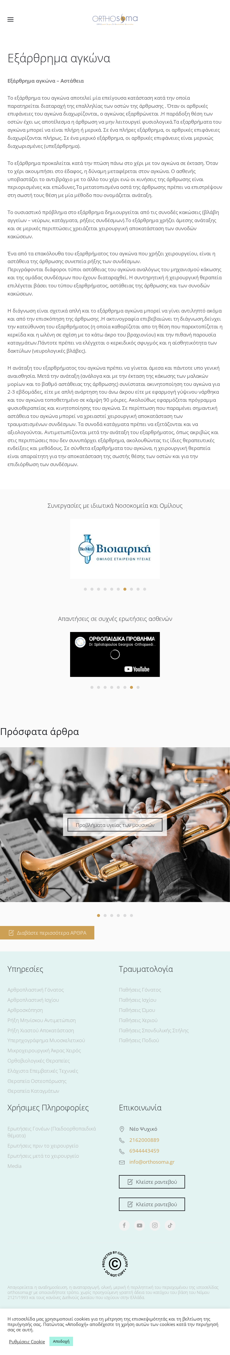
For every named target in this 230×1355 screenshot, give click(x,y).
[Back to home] (115, 19)
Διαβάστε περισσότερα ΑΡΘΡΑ (51, 932)
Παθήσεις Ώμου (137, 1010)
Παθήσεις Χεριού (138, 1020)
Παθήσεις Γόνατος (140, 989)
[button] (10, 19)
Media (14, 1165)
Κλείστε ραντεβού (156, 1181)
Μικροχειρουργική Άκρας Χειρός (44, 1050)
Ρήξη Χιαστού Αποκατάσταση (40, 1030)
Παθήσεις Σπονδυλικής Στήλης (154, 1030)
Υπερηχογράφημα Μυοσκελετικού (46, 1040)
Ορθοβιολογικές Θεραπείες (38, 1060)
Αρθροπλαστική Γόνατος (35, 989)
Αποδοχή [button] (61, 1341)
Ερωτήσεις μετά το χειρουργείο (43, 1155)
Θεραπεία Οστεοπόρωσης (36, 1080)
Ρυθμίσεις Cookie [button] (27, 1341)
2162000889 (144, 1139)
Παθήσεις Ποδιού (139, 1040)
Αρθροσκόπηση (25, 1010)
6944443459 (144, 1150)
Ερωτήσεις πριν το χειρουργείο (42, 1145)
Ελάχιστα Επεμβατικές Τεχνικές (42, 1070)
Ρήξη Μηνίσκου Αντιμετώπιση (41, 1020)
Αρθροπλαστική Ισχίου (33, 999)
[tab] (85, 589)
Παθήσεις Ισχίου (137, 999)
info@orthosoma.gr (152, 1161)
